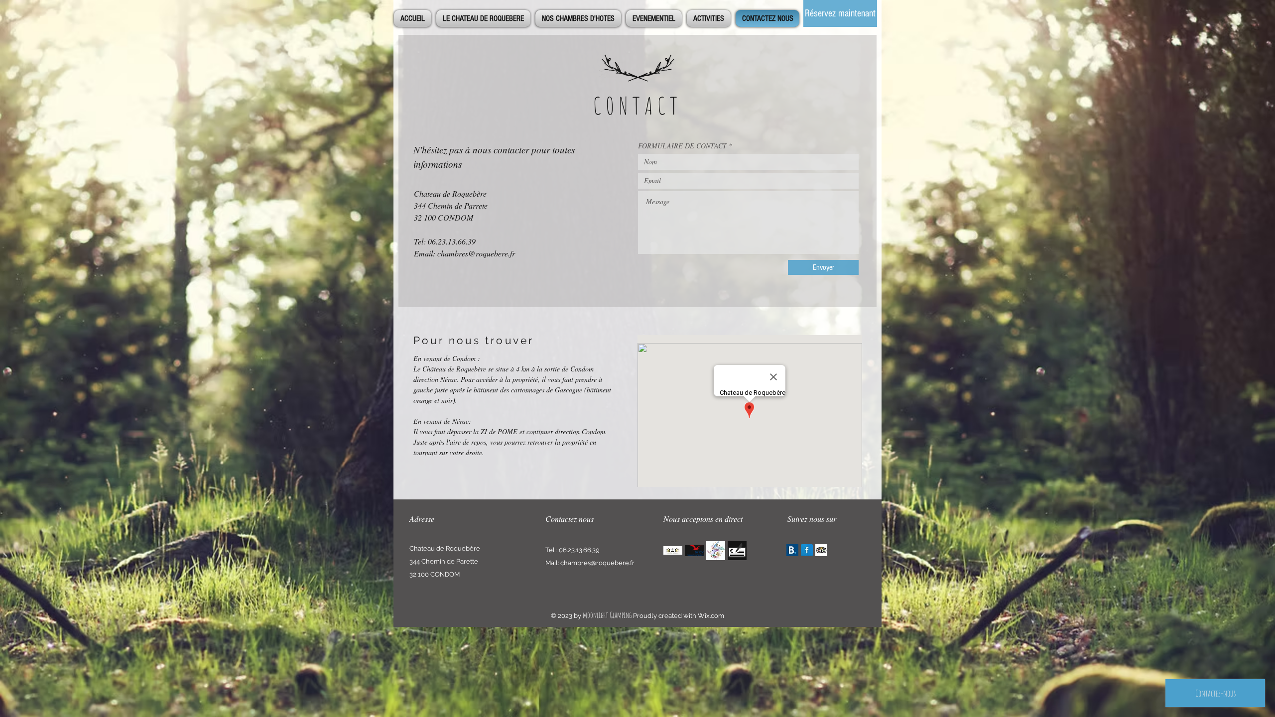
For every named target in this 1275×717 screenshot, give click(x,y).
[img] (672, 550)
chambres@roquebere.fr (476, 253)
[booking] (792, 550)
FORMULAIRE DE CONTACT (682, 145)
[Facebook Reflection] (807, 550)
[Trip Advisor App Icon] (821, 550)
